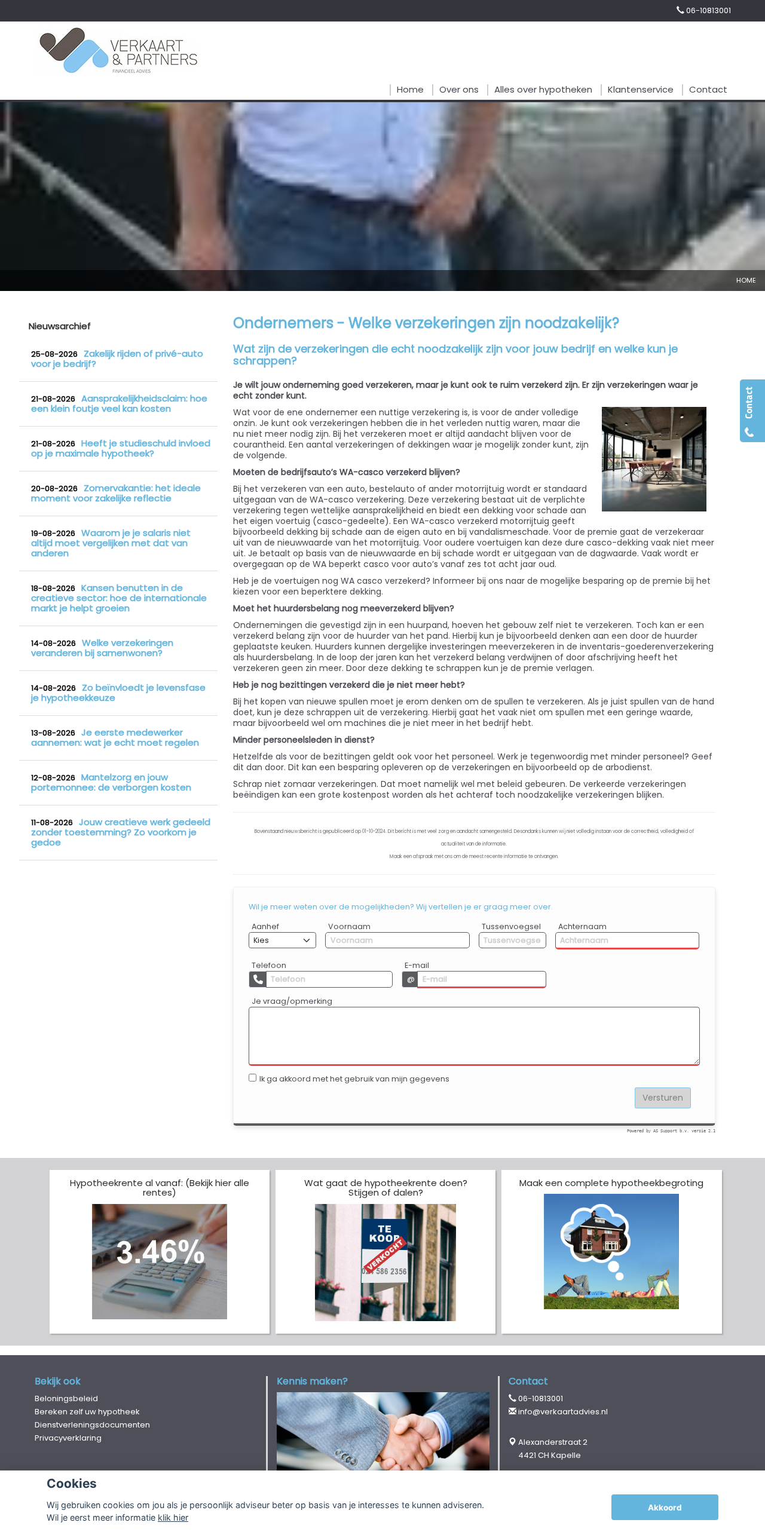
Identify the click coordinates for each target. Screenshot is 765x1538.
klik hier (173, 1517)
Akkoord (665, 1507)
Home (746, 280)
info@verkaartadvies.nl (563, 1411)
